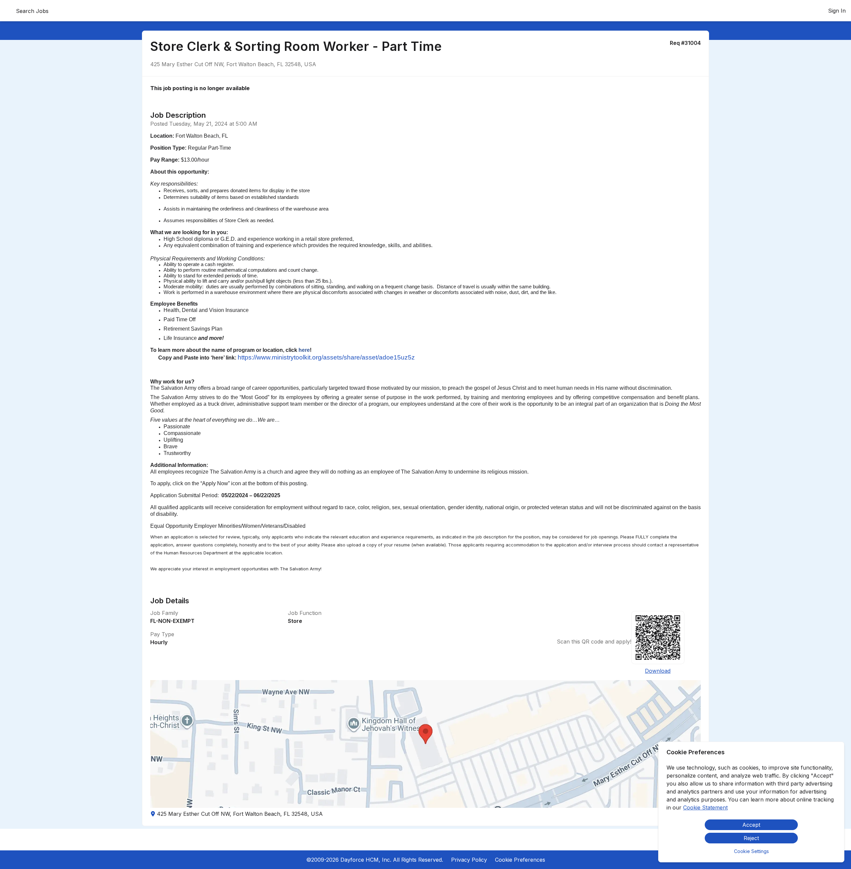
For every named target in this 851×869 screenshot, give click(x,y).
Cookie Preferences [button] (520, 859)
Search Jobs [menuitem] (32, 11)
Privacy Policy (469, 859)
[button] (425, 744)
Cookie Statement (705, 807)
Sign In (837, 10)
